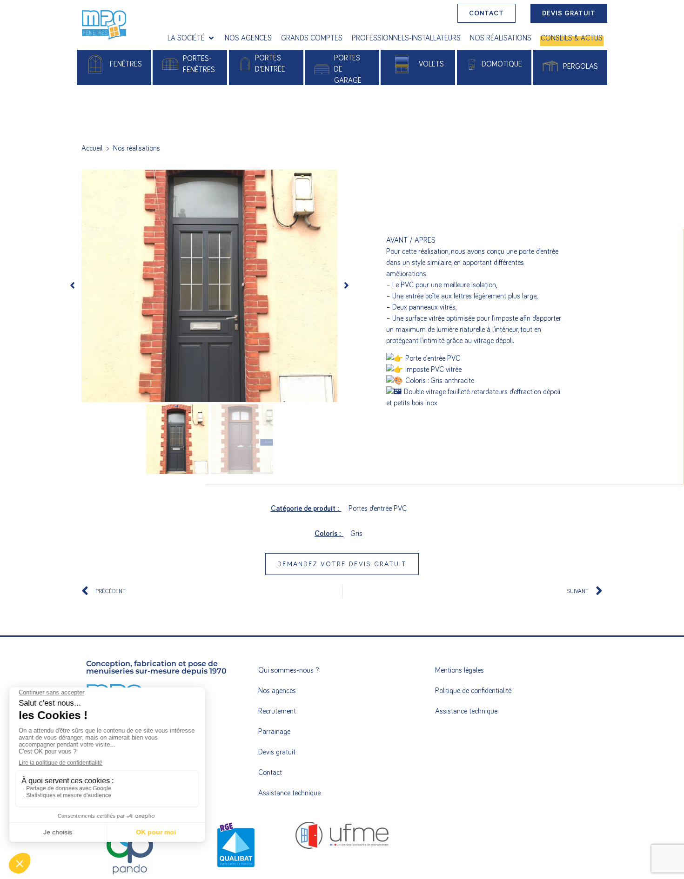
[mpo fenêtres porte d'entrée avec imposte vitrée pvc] (209, 286)
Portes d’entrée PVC (378, 508)
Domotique (502, 64)
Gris (356, 533)
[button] (191, 38)
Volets (431, 64)
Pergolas (580, 66)
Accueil (91, 148)
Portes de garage (348, 69)
